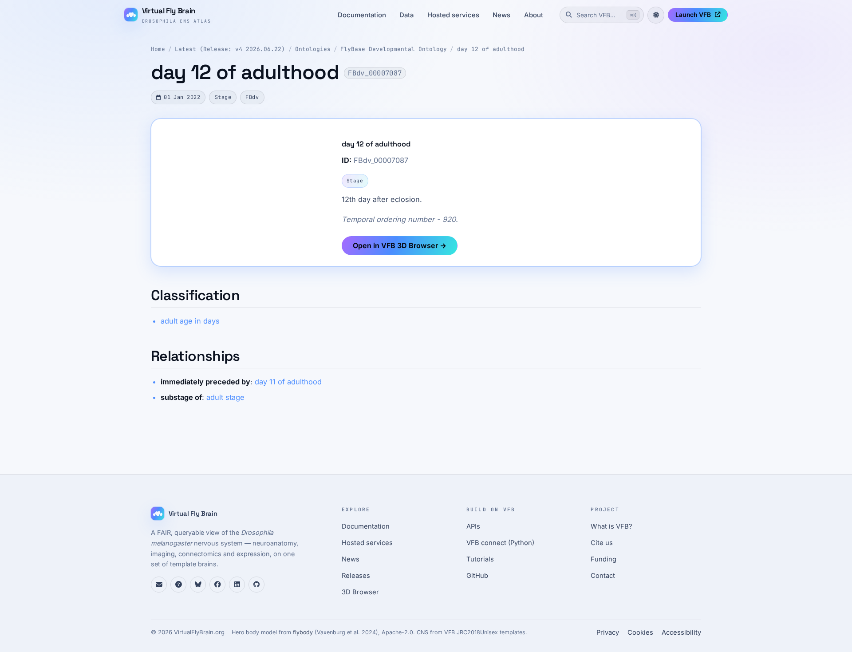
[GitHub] (256, 585)
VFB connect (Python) (500, 543)
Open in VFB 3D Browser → (399, 245)
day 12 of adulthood (491, 49)
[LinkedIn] (237, 585)
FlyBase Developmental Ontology (393, 49)
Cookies (640, 632)
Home (158, 49)
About (533, 15)
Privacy (607, 632)
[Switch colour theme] (655, 15)
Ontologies (313, 49)
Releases (356, 576)
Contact (603, 576)
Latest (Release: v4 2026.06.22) (230, 49)
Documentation (362, 15)
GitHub (477, 576)
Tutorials (480, 559)
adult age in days (190, 320)
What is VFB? (611, 526)
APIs (473, 526)
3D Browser (360, 592)
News (501, 15)
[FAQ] (178, 585)
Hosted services (453, 15)
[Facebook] (217, 585)
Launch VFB (693, 14)
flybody (303, 632)
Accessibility (681, 632)
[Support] (159, 585)
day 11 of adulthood (288, 381)
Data (406, 15)
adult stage (225, 397)
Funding (603, 559)
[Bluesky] (198, 585)
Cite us (602, 543)
